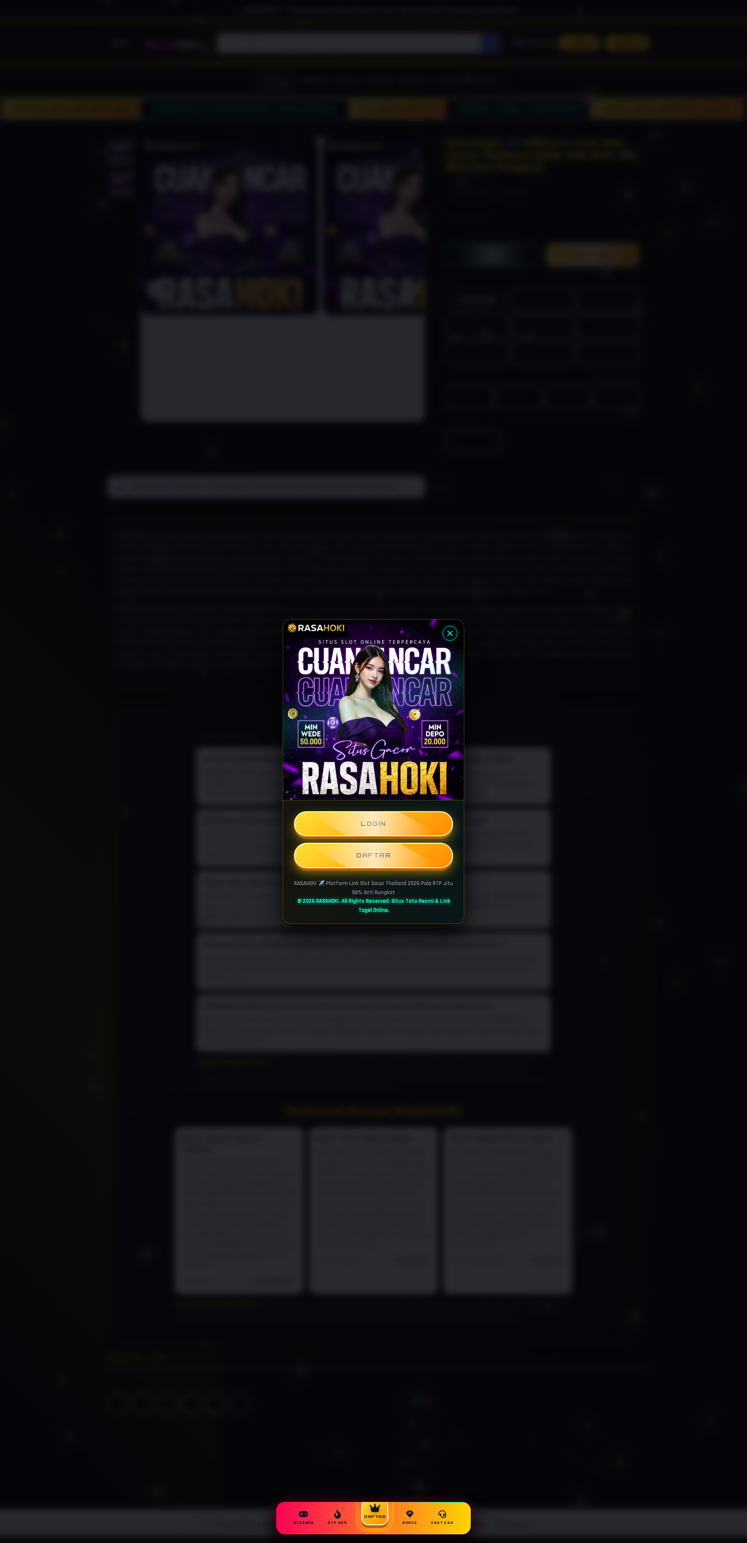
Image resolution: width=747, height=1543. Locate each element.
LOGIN (373, 823)
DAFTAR (373, 855)
